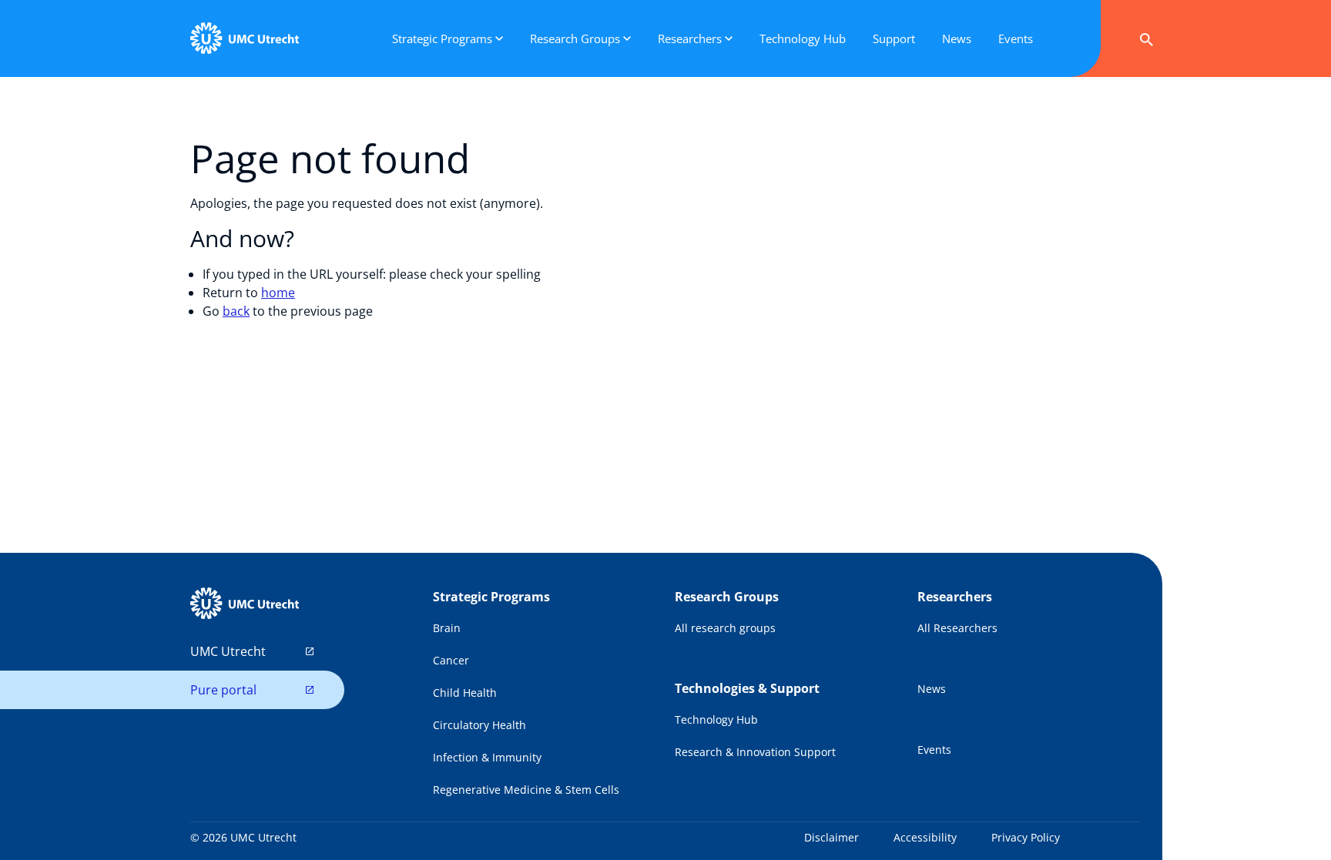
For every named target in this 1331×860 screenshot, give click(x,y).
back (236, 311)
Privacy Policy (1025, 837)
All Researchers (957, 628)
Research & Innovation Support (755, 752)
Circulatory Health (479, 725)
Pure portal (223, 689)
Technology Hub (716, 719)
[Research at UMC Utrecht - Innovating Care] (244, 38)
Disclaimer (831, 837)
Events (934, 749)
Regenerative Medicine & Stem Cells (526, 789)
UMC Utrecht (228, 651)
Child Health (465, 692)
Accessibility (925, 837)
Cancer (451, 660)
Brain (447, 628)
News (931, 688)
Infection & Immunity (487, 757)
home (278, 292)
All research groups (725, 628)
